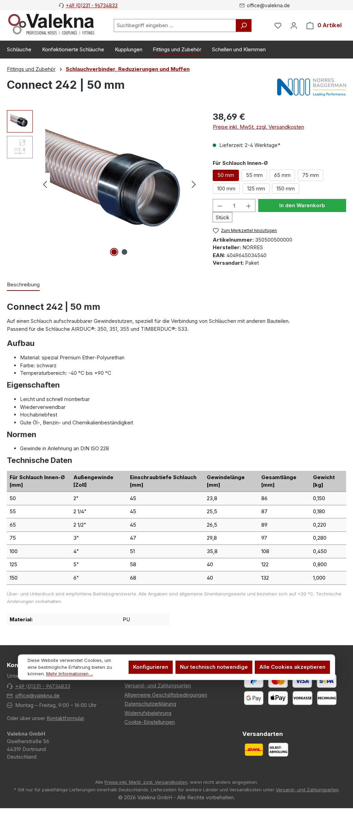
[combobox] (175, 25)
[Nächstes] (194, 184)
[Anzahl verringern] (219, 205)
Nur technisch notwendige (214, 667)
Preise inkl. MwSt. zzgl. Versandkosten (258, 127)
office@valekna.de (37, 695)
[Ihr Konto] (294, 25)
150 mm (285, 188)
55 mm (254, 175)
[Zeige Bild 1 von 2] (114, 252)
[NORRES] (311, 87)
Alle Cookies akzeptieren (292, 667)
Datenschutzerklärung (150, 703)
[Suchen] (244, 25)
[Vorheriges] (45, 184)
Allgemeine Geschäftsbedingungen (165, 695)
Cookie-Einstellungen (149, 722)
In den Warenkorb (302, 205)
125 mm (256, 188)
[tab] (23, 285)
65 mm (282, 175)
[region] (103, 184)
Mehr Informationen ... (69, 674)
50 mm (226, 175)
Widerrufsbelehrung (147, 713)
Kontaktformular (65, 718)
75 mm (310, 175)
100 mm (226, 188)
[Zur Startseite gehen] (51, 24)
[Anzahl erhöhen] (248, 205)
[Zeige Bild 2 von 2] (124, 252)
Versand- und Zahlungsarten (157, 685)
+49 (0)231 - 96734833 (92, 5)
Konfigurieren (150, 667)
